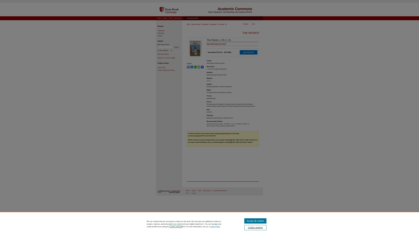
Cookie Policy (214, 227)
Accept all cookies (255, 221)
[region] (209, 224)
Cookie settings (176, 227)
